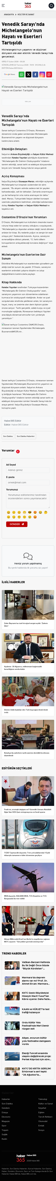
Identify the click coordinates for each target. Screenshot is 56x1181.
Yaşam (5, 1130)
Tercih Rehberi (45, 1116)
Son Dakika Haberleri (25, 436)
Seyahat (42, 1108)
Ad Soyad (11, 464)
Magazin (6, 1121)
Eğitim (41, 1112)
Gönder (15, 524)
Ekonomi (6, 1116)
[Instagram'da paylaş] (42, 74)
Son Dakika (8, 436)
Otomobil (42, 1121)
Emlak (41, 1125)
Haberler (6, 1099)
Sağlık (4, 1134)
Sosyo (41, 1130)
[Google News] (9, 74)
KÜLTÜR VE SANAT (26, 14)
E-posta (10, 477)
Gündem (6, 1108)
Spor (4, 1125)
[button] (3, 6)
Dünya (5, 1112)
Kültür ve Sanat (45, 1103)
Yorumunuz (12, 489)
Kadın (4, 1139)
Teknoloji (42, 1099)
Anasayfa (9, 14)
